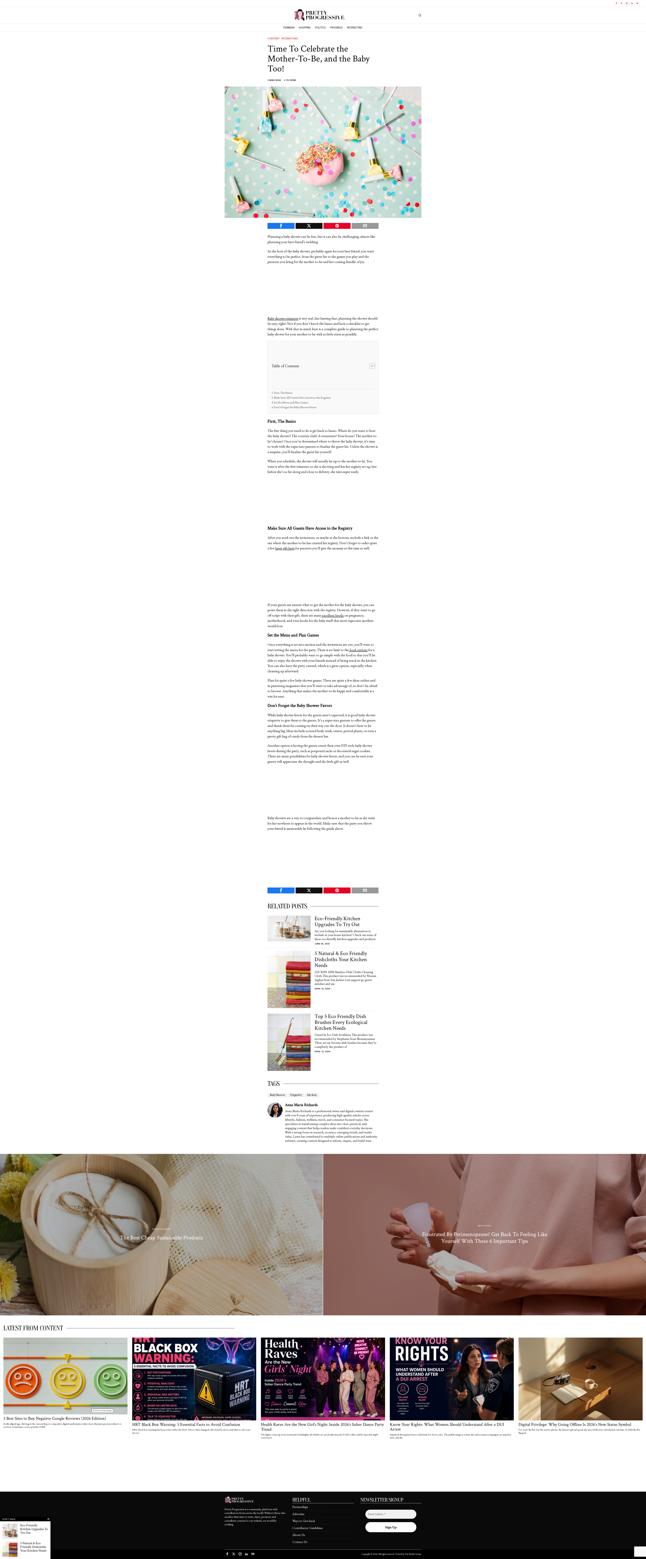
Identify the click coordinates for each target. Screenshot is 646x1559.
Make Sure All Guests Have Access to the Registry (302, 397)
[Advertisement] (323, 292)
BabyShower (277, 1095)
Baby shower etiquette (282, 318)
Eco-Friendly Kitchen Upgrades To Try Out (337, 921)
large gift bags (285, 548)
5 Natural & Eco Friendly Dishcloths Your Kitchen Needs (341, 959)
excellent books (332, 615)
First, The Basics (283, 393)
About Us (298, 1535)
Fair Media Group (413, 1553)
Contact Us (299, 1542)
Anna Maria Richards (301, 1104)
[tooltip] (616, 3)
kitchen (312, 1095)
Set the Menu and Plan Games (291, 402)
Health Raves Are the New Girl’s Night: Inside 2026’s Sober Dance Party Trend (322, 1427)
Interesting (290, 38)
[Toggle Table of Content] (370, 366)
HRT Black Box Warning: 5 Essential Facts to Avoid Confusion (186, 1424)
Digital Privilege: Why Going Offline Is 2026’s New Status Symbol (574, 1424)
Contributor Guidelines (307, 1528)
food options (358, 650)
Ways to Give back (303, 1521)
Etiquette (296, 1095)
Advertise (298, 1514)
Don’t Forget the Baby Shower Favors (295, 407)
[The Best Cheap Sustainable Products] (161, 1235)
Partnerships (300, 1507)
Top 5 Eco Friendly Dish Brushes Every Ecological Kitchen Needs (341, 1022)
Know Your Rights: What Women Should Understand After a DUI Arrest (447, 1427)
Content (273, 38)
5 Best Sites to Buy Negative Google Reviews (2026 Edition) (54, 1418)
